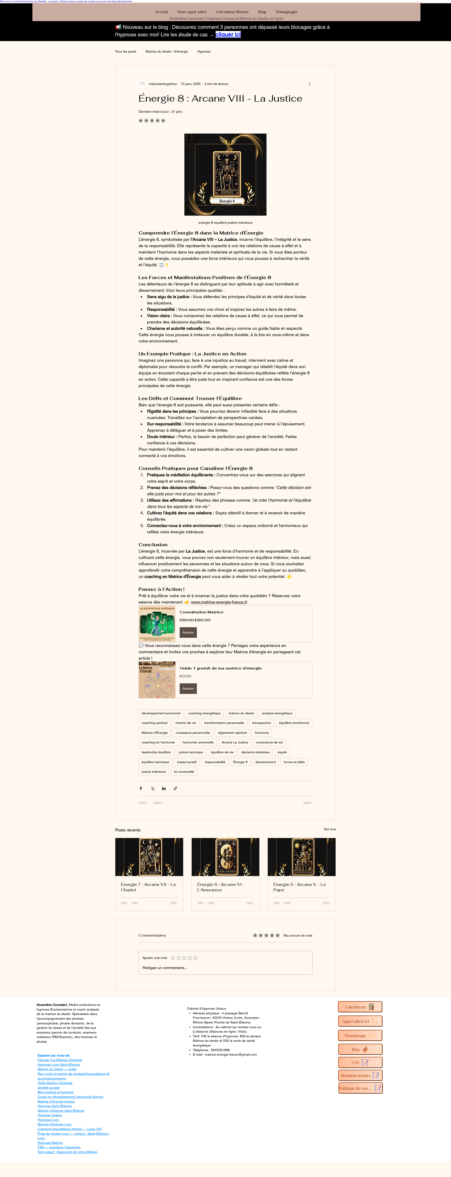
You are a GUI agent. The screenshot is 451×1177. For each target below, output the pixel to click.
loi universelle (184, 771)
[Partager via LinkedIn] (164, 788)
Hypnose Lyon (48, 1120)
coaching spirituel (154, 723)
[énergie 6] (226, 857)
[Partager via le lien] (175, 788)
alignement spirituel (232, 733)
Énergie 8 (240, 762)
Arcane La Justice (235, 742)
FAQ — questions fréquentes (59, 1147)
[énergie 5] (302, 857)
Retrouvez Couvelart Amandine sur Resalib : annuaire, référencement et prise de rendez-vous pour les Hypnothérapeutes (66, 1)
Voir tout (330, 829)
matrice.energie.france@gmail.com (231, 1054)
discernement (266, 762)
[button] (225, 623)
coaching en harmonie (158, 742)
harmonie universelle (198, 742)
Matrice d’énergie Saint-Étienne (61, 1110)
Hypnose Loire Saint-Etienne (59, 1064)
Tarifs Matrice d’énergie (55, 1083)
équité (282, 752)
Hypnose (203, 51)
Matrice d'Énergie (155, 733)
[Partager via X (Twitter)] (152, 788)
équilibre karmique (155, 762)
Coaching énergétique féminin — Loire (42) (70, 1129)
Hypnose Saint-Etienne (55, 1106)
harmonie (262, 733)
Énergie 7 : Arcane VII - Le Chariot (148, 887)
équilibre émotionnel (294, 723)
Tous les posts (125, 51)
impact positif (187, 762)
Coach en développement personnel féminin (70, 1097)
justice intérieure (154, 771)
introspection (261, 723)
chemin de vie (185, 723)
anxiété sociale (49, 1087)
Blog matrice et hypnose (56, 1092)
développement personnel (161, 713)
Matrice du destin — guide (57, 1069)
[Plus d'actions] (309, 84)
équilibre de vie (222, 752)
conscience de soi (269, 742)
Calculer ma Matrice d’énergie (60, 1060)
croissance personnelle (193, 733)
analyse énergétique (277, 713)
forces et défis (294, 762)
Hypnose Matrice (50, 1143)
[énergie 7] (149, 857)
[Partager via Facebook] (141, 788)
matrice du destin (241, 713)
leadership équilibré (156, 752)
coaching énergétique (204, 713)
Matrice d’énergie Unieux (56, 1101)
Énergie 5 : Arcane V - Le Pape (299, 887)
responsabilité (215, 762)
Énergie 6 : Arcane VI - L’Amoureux (221, 887)
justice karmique (191, 752)
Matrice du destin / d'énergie (167, 51)
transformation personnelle (224, 723)
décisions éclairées (255, 752)
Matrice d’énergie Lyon (55, 1124)
